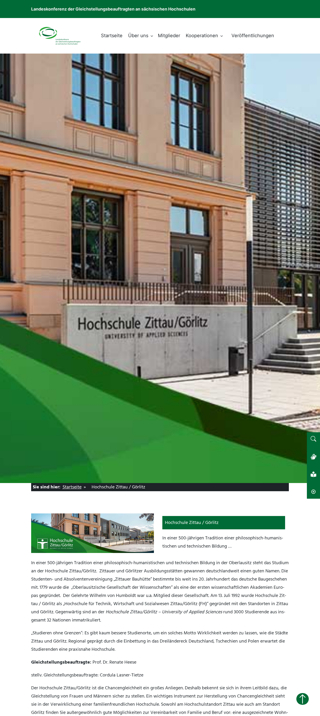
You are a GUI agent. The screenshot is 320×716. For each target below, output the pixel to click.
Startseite (72, 487)
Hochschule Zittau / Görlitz (118, 487)
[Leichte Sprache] (313, 474)
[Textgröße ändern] (313, 492)
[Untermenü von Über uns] (151, 35)
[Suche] (313, 438)
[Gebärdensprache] (313, 456)
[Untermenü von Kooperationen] (221, 35)
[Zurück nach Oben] (302, 699)
